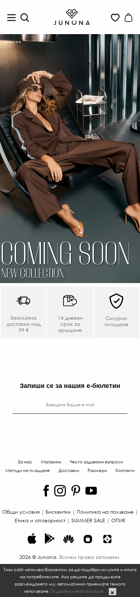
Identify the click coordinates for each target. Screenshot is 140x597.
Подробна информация (77, 591)
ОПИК (118, 520)
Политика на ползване (105, 511)
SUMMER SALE (88, 520)
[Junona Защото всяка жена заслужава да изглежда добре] (72, 16)
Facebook (46, 490)
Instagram (60, 490)
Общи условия (20, 511)
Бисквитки (58, 511)
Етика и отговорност (40, 520)
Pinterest (75, 490)
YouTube (91, 490)
